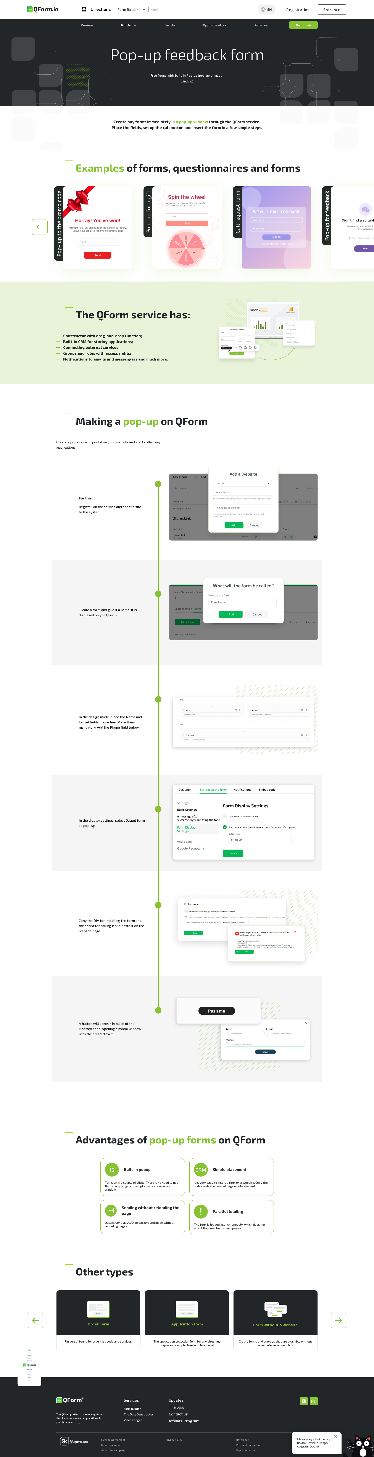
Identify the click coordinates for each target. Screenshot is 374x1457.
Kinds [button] (126, 25)
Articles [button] (261, 25)
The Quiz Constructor (138, 1414)
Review (87, 25)
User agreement (111, 1444)
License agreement (113, 1439)
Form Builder (132, 1408)
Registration (298, 9)
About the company (113, 1450)
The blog (177, 1407)
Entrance (331, 9)
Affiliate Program (184, 1420)
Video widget (133, 1420)
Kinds (154, 9)
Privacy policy (174, 1439)
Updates (176, 1400)
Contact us (178, 1414)
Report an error (245, 1450)
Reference (242, 1439)
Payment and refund (248, 1444)
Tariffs (169, 25)
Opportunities (215, 25)
